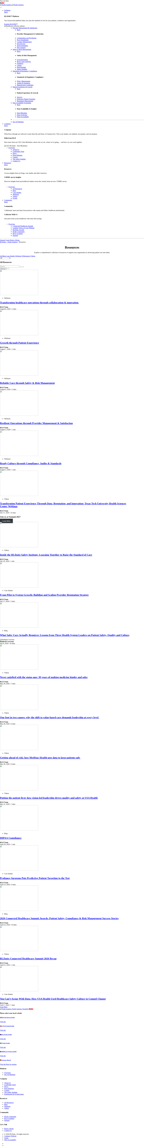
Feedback (20, 63)
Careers (6, 1090)
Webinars (18, 256)
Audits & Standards (23, 83)
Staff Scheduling (22, 46)
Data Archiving (22, 115)
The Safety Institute (10, 1092)
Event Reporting (22, 60)
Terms (6, 1138)
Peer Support (21, 47)
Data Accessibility (23, 117)
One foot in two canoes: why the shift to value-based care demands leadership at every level (49, 717)
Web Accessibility (10, 1140)
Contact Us (8, 1130)
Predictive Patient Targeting (26, 99)
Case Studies (10, 256)
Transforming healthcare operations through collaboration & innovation (39, 302)
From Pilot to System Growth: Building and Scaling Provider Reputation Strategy (44, 595)
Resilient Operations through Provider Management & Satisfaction (36, 423)
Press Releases (9, 1088)
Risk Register (21, 67)
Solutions (7, 10)
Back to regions (11, 1064)
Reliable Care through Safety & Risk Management (27, 383)
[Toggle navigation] (1, 7)
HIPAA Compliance (11, 838)
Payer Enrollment (22, 40)
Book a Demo (15, 240)
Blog (4, 256)
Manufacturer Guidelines (25, 85)
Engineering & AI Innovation (14, 1094)
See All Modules (9, 1074)
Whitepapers (26, 256)
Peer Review (21, 44)
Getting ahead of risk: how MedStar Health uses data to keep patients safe (40, 757)
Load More (3, 1007)
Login (8, 240)
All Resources (9, 1102)
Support (2, 240)
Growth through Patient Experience (19, 342)
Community (8, 200)
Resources (7, 163)
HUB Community (10, 1117)
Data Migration (22, 113)
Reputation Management (25, 101)
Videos (33, 256)
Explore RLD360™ (11, 24)
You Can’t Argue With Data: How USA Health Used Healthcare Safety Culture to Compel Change (53, 998)
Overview (11, 148)
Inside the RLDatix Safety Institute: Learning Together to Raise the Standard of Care (46, 554)
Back (6, 12)
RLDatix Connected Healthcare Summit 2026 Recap (28, 958)
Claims (19, 65)
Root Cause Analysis (24, 61)
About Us (7, 1083)
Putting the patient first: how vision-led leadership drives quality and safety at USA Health (49, 797)
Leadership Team (10, 1085)
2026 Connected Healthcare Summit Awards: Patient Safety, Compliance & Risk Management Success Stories (59, 918)
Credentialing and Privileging (26, 38)
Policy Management (23, 81)
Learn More (6, 521)
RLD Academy (9, 1118)
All (1, 256)
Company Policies (10, 1136)
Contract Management (24, 42)
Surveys (19, 97)
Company (7, 124)
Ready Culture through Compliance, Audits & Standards (30, 463)
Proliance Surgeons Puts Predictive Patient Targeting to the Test (35, 878)
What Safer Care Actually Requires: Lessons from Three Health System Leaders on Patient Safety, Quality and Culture (64, 635)
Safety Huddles (22, 69)
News (6, 1087)
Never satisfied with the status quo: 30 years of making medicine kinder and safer (44, 677)
